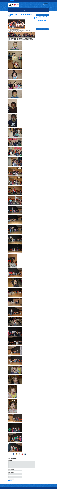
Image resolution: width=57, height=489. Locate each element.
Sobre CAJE (10, 9)
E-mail (11, 472)
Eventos (18, 9)
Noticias (15, 9)
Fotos (21, 9)
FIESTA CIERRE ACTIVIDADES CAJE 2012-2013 (20, 15)
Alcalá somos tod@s (29, 9)
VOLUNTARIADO (43, 0)
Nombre (11, 469)
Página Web (10, 475)
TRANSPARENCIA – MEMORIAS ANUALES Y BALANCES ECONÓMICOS (17, 10)
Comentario (10, 460)
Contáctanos (47, 0)
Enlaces (23, 9)
